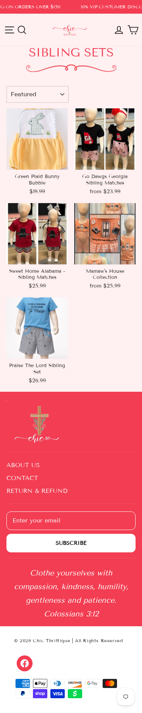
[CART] (133, 30)
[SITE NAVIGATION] (9, 30)
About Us (23, 465)
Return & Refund (36, 490)
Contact (22, 478)
